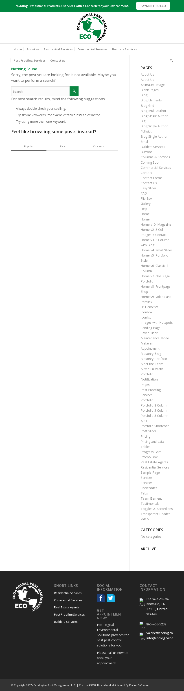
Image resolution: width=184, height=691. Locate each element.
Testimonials (150, 503)
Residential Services (155, 467)
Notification (149, 379)
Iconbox (146, 312)
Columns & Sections (155, 157)
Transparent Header (155, 514)
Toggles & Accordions (157, 509)
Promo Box (149, 457)
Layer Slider (149, 333)
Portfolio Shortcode (155, 426)
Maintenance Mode (155, 338)
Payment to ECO (153, 6)
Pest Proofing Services (69, 614)
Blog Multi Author (153, 111)
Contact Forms (151, 178)
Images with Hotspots (157, 322)
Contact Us (149, 183)
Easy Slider (148, 188)
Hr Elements (149, 307)
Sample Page (150, 472)
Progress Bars (151, 452)
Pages (145, 385)
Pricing (145, 436)
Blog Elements (151, 100)
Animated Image (153, 85)
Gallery (146, 203)
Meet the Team (152, 364)
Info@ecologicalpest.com (164, 638)
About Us (147, 74)
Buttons (146, 152)
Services (147, 477)
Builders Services (153, 147)
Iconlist (146, 317)
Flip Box (146, 198)
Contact (146, 173)
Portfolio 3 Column (154, 410)
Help (144, 209)
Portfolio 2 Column (154, 405)
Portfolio (147, 400)
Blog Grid (147, 105)
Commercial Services (156, 167)
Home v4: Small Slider (156, 250)
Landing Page (150, 328)
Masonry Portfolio (154, 359)
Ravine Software (139, 685)
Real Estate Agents (154, 462)
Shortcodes (149, 488)
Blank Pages (150, 90)
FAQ (144, 193)
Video (145, 519)
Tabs (144, 493)
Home (145, 214)
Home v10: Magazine (156, 224)
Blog (144, 95)
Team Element (151, 498)
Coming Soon (150, 162)
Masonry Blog (151, 353)
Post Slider (148, 431)
